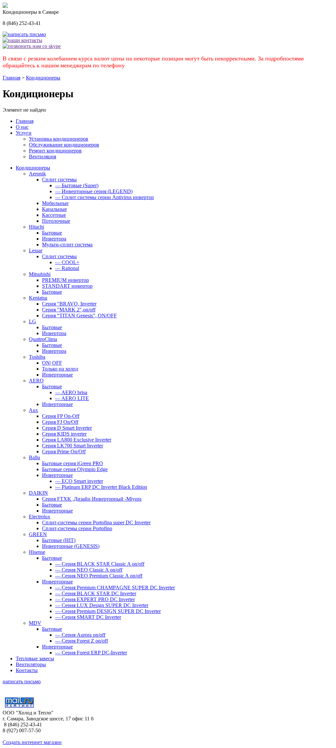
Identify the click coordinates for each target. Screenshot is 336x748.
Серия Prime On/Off (64, 451)
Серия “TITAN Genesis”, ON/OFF (79, 315)
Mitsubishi (40, 274)
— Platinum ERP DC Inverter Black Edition (101, 487)
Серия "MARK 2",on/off (68, 309)
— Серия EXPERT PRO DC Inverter (95, 599)
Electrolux (39, 516)
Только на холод (60, 369)
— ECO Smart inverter (79, 481)
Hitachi (36, 227)
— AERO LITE (72, 398)
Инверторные (57, 374)
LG (32, 321)
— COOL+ (67, 262)
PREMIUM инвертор (65, 280)
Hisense (37, 552)
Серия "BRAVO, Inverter (69, 303)
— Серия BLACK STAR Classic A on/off (99, 564)
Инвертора (54, 238)
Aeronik (37, 173)
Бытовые (52, 233)
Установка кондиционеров (58, 139)
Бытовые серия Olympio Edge (75, 469)
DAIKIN (38, 493)
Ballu (34, 457)
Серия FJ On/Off (60, 422)
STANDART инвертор (67, 286)
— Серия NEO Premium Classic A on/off (98, 575)
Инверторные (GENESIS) (70, 546)
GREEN (38, 534)
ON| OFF (52, 363)
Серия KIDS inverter (64, 434)
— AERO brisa (71, 392)
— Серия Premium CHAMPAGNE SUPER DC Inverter (115, 587)
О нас (22, 127)
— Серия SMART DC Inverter (88, 617)
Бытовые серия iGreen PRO (72, 463)
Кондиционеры (43, 77)
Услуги (24, 133)
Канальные (54, 209)
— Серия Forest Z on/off (81, 641)
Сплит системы (59, 179)
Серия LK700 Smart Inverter (72, 445)
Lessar (35, 250)
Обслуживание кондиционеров (64, 144)
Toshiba (37, 357)
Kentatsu (38, 298)
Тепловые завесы (35, 658)
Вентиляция (42, 156)
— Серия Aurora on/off (80, 635)
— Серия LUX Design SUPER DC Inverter (101, 605)
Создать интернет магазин (32, 742)
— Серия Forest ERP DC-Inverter (91, 652)
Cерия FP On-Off (60, 416)
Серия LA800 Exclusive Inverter (76, 439)
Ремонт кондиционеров (55, 150)
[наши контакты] (22, 40)
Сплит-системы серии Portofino (77, 528)
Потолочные (56, 221)
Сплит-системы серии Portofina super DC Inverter (96, 522)
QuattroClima (43, 339)
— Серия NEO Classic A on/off (88, 570)
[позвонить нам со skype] (32, 46)
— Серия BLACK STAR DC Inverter (95, 593)
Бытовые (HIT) (58, 540)
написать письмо (22, 681)
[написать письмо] (24, 34)
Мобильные (55, 203)
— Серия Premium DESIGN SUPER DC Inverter (108, 611)
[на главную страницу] (5, 6)
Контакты (27, 670)
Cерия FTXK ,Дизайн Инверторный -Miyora (91, 499)
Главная (11, 77)
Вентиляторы (31, 664)
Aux (33, 410)
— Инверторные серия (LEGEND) (94, 191)
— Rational (67, 268)
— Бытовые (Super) (76, 185)
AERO (36, 380)
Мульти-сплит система (67, 244)
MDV (35, 623)
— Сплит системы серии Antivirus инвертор (104, 197)
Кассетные (54, 215)
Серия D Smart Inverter (67, 428)
